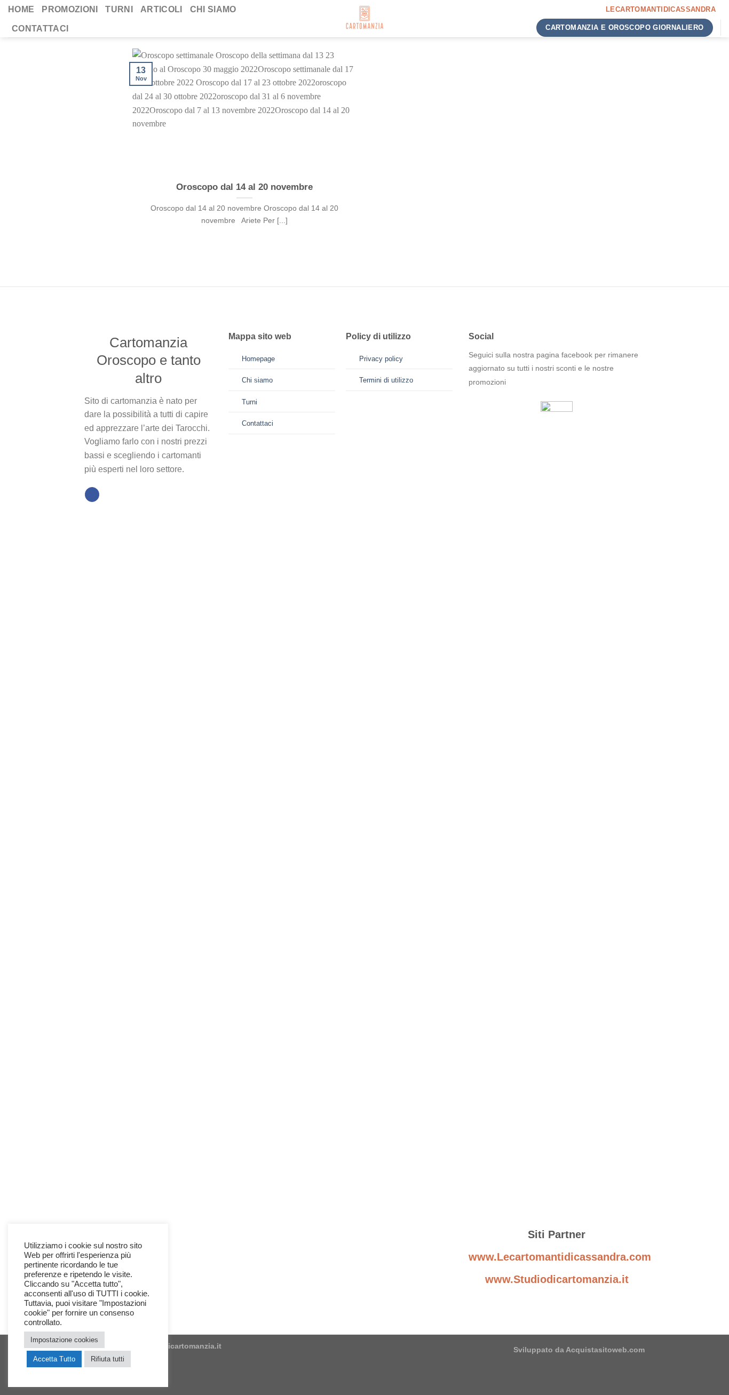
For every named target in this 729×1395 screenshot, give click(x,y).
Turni (119, 9)
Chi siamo (213, 9)
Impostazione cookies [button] (64, 1340)
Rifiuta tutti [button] (107, 1359)
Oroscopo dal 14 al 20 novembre (244, 187)
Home (21, 9)
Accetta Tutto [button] (54, 1359)
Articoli (161, 9)
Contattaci (40, 28)
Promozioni (70, 9)
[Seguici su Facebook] (92, 494)
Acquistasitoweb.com (605, 1349)
